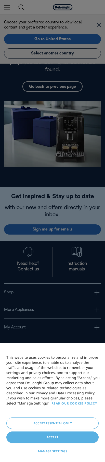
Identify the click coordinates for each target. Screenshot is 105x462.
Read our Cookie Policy (74, 403)
